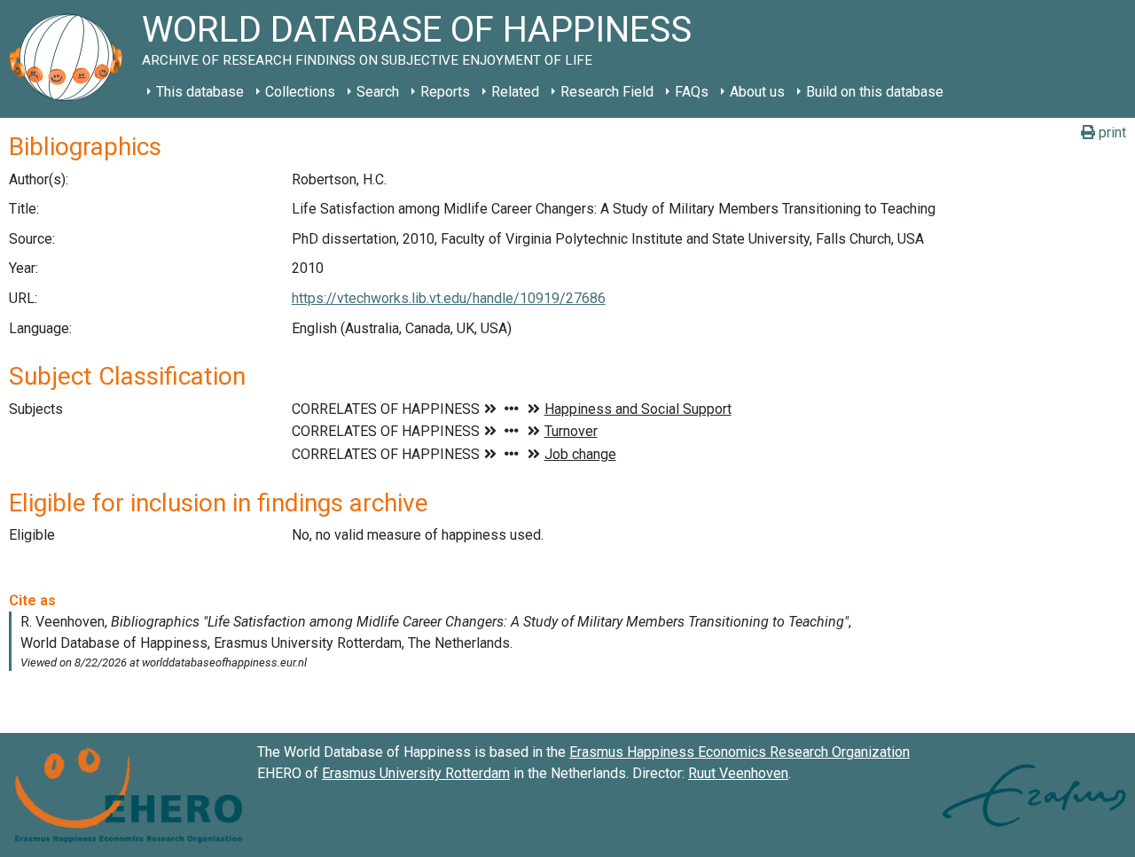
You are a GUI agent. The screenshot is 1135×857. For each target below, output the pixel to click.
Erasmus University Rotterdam (416, 773)
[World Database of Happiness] (71, 59)
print (1110, 132)
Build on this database (874, 91)
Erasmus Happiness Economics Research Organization (739, 752)
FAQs (691, 91)
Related (515, 91)
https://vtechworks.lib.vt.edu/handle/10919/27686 (449, 298)
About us (757, 91)
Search (377, 91)
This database (200, 91)
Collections (300, 91)
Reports (445, 91)
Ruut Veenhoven (738, 773)
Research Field (607, 91)
